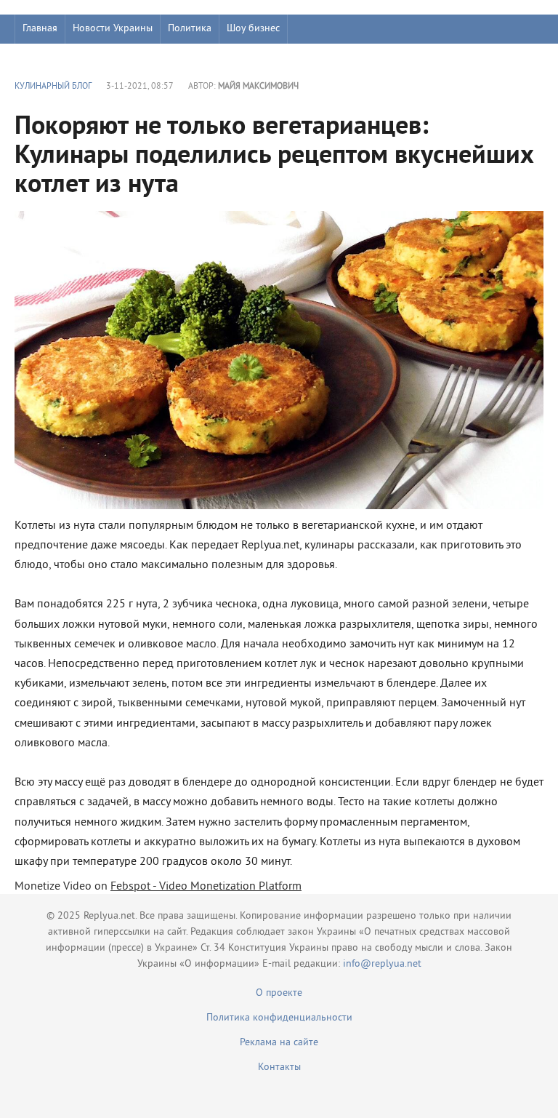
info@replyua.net (382, 964)
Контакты (279, 1067)
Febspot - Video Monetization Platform (206, 886)
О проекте (279, 993)
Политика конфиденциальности (279, 1018)
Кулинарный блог (53, 86)
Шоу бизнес (253, 29)
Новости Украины (113, 29)
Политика (189, 29)
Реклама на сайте (279, 1043)
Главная (40, 29)
